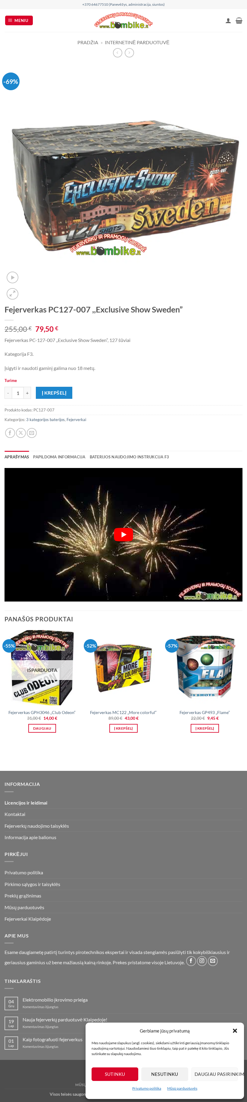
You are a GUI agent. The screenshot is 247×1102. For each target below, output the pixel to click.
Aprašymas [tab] (17, 456)
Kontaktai (15, 814)
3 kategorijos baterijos (45, 419)
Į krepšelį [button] (123, 728)
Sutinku (115, 1074)
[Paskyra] (228, 20)
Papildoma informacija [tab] (59, 456)
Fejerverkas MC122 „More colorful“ (123, 712)
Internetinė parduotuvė (137, 42)
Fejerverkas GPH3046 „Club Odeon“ (42, 712)
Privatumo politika (146, 1088)
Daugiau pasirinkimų (216, 1074)
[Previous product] (129, 52)
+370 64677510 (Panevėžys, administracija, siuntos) (123, 4)
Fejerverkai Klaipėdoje (28, 919)
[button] (235, 1031)
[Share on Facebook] (10, 433)
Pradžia (87, 42)
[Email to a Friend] (32, 433)
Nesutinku (164, 1074)
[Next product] (117, 52)
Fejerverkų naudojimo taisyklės (37, 826)
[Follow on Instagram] (202, 961)
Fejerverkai (76, 419)
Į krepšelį (54, 393)
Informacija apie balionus (30, 837)
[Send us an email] (213, 961)
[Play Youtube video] (123, 535)
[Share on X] (21, 433)
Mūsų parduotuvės (182, 1088)
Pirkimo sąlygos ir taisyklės (32, 884)
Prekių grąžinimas (23, 895)
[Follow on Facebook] (191, 961)
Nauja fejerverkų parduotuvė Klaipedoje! (65, 1019)
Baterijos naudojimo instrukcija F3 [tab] (129, 456)
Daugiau (42, 728)
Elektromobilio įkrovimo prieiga (55, 999)
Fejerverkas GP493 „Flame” (205, 712)
